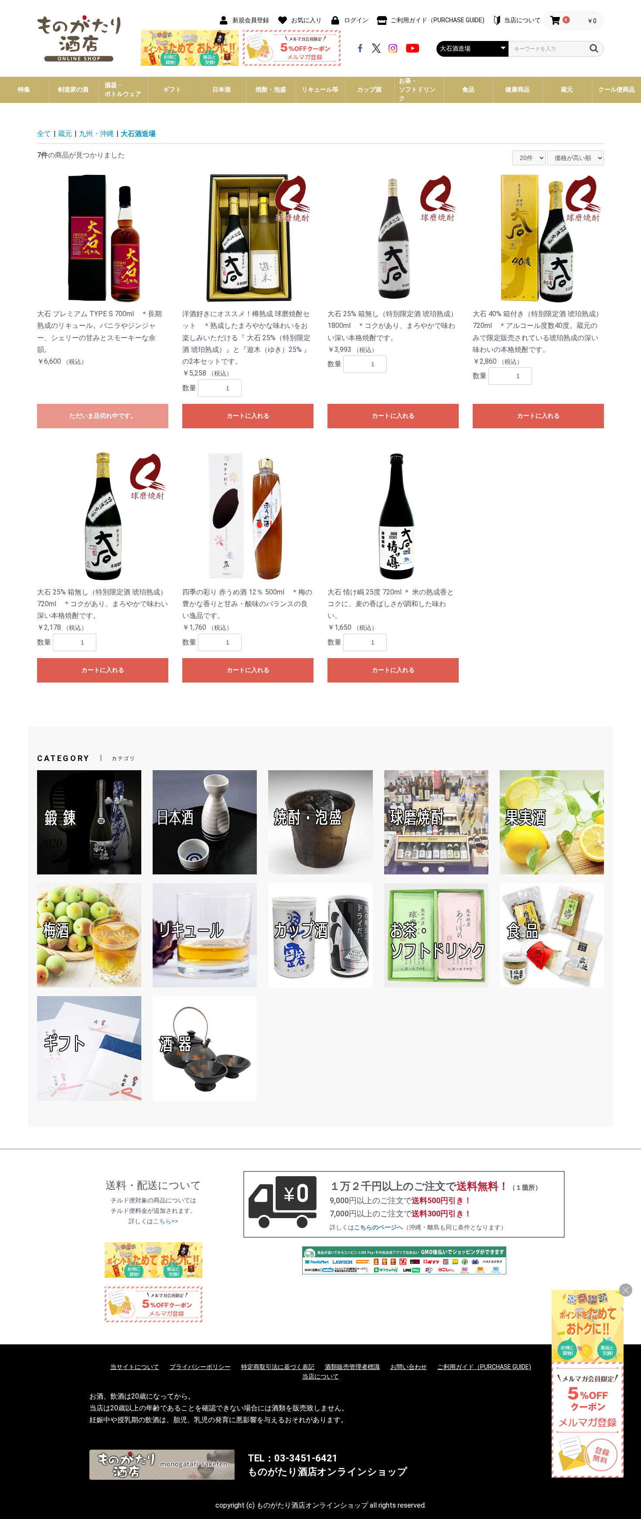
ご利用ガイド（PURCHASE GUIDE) (484, 1366)
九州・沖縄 (96, 134)
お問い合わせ (408, 1366)
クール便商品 (616, 89)
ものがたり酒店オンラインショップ (327, 1471)
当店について (320, 1376)
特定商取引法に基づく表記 (277, 1366)
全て (44, 134)
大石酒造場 (138, 134)
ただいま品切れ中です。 (102, 415)
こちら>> (165, 1221)
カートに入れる (248, 415)
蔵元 (65, 134)
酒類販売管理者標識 (352, 1366)
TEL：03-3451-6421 (293, 1458)
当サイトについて (134, 1366)
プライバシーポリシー (200, 1366)
